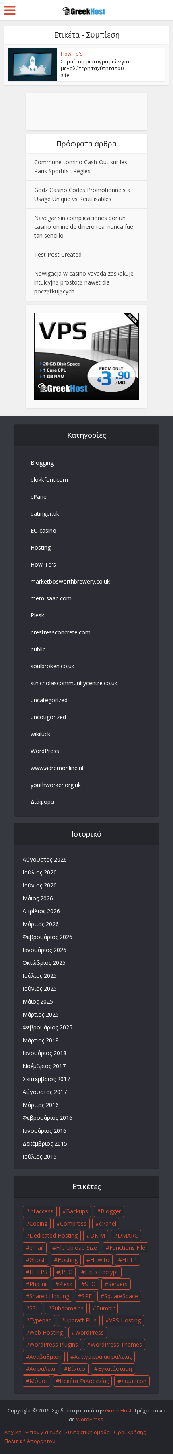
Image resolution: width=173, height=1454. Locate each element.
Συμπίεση (133, 1381)
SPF (87, 1296)
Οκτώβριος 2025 (44, 963)
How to (99, 1260)
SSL (34, 1308)
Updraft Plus (80, 1320)
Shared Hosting (49, 1296)
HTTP (129, 1260)
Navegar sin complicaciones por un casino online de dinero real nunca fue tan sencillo (83, 226)
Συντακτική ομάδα (87, 1432)
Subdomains (67, 1308)
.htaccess (41, 1211)
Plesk (65, 1284)
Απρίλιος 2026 (41, 911)
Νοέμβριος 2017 (44, 1066)
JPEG (66, 1272)
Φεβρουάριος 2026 (47, 937)
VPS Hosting (125, 1320)
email (36, 1247)
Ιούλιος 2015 (40, 1156)
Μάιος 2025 (38, 1001)
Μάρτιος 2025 (41, 1014)
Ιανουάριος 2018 (44, 1053)
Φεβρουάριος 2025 (47, 1027)
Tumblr (105, 1308)
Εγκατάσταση (115, 1368)
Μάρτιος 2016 (41, 1105)
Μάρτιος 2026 (41, 924)
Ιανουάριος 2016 (44, 1130)
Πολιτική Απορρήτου (30, 1441)
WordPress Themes (116, 1344)
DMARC (127, 1235)
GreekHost (118, 1410)
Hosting (68, 1260)
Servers (118, 1284)
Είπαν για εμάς (43, 1432)
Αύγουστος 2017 (45, 1092)
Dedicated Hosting (53, 1235)
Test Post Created (58, 254)
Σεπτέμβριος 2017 (46, 1079)
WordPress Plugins (53, 1344)
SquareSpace (121, 1296)
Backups (77, 1211)
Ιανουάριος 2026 (44, 950)
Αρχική (12, 1432)
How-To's (71, 53)
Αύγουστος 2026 (45, 859)
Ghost (37, 1260)
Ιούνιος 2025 (40, 988)
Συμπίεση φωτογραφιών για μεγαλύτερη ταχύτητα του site (95, 68)
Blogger (111, 1211)
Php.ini (37, 1284)
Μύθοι (38, 1381)
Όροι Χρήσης (130, 1432)
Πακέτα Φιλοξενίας (84, 1381)
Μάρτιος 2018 (41, 1040)
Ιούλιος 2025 (40, 975)
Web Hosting (46, 1332)
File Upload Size (76, 1247)
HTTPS (38, 1272)
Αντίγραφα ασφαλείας (103, 1356)
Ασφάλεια (42, 1368)
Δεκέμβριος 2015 (45, 1143)
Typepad (40, 1320)
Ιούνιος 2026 (40, 885)
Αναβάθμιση (45, 1356)
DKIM (97, 1235)
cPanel (107, 1223)
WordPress (89, 1332)
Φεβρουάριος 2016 (47, 1117)
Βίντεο (76, 1368)
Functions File (127, 1247)
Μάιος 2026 (38, 898)
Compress (73, 1223)
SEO (90, 1284)
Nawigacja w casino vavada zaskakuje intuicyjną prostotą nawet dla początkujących (84, 282)
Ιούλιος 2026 (40, 872)
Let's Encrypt (101, 1272)
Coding (38, 1223)
